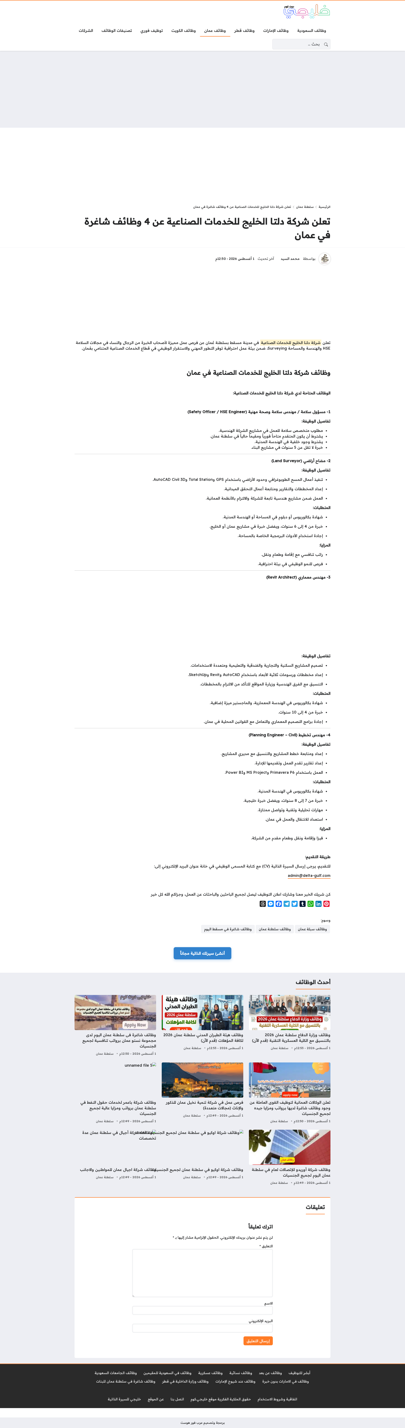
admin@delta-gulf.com (309, 875)
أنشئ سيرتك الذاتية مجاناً (202, 953)
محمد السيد (290, 259)
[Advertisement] (202, 89)
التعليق (266, 1246)
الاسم (268, 1303)
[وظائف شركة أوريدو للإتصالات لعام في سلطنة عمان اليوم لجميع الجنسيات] (289, 1158)
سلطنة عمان (305, 207)
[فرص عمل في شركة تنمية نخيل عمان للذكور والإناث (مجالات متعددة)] (202, 1093)
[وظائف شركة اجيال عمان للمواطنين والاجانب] (115, 1158)
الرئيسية (324, 207)
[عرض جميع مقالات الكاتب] (324, 259)
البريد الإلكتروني (261, 1321)
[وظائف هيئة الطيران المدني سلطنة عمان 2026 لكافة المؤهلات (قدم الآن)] (202, 1026)
